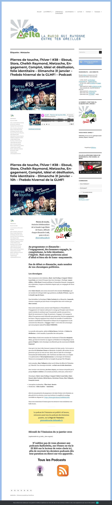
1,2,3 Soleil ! (91, 94)
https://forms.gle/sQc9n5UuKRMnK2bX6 (57, 397)
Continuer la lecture (35, 129)
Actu (11, 122)
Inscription (81, 198)
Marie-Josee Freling (15, 145)
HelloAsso (93, 147)
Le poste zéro (92, 92)
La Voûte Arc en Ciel (96, 86)
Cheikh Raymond (17, 129)
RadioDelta (13, 495)
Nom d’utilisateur (84, 184)
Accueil (39, 11)
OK (97, 502)
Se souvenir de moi (87, 192)
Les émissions (69, 11)
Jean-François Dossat (15, 144)
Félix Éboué (13, 134)
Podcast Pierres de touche (16, 126)
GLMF (16, 140)
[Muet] (97, 172)
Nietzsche (16, 148)
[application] (90, 167)
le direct (85, 75)
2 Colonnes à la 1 (92, 91)
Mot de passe (83, 188)
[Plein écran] (99, 172)
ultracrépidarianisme (15, 153)
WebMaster (13, 118)
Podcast (18, 124)
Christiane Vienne (14, 131)
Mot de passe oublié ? (84, 200)
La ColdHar (92, 83)
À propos (97, 11)
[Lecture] (81, 172)
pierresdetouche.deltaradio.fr (51, 420)
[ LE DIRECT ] (48, 11)
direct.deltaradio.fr (43, 238)
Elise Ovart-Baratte (19, 132)
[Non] (110, 502)
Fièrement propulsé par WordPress (25, 495)
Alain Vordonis (13, 128)
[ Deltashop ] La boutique (59, 12)
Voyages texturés (92, 81)
